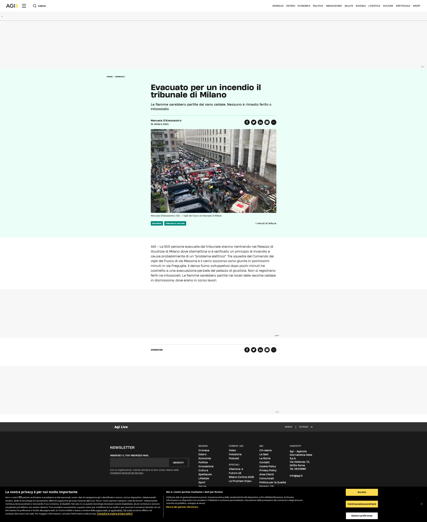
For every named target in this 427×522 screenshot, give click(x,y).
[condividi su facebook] (247, 122)
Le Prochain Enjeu (240, 481)
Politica (318, 6)
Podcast (234, 458)
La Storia (264, 458)
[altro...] (273, 122)
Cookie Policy (267, 466)
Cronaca (278, 6)
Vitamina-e (236, 469)
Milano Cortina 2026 (241, 477)
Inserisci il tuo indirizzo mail (129, 455)
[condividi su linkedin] (260, 122)
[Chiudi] (421, 504)
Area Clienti (266, 474)
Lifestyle (374, 6)
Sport (416, 6)
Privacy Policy (268, 470)
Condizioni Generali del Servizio (126, 473)
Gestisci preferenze (361, 515)
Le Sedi (263, 454)
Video (232, 450)
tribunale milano (175, 223)
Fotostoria (235, 454)
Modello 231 (266, 486)
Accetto (362, 492)
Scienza (361, 6)
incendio (157, 223)
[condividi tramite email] (267, 122)
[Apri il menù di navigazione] (24, 6)
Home (110, 76)
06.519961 (300, 468)
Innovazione (334, 6)
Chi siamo (265, 450)
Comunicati (266, 478)
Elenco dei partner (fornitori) (182, 506)
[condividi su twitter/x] (253, 122)
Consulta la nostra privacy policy (114, 513)
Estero (290, 6)
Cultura (388, 6)
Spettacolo (403, 6)
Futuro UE (235, 473)
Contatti (264, 462)
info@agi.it (296, 475)
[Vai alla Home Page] (12, 6)
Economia (304, 6)
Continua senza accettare (362, 503)
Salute (349, 6)
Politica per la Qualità (272, 482)
